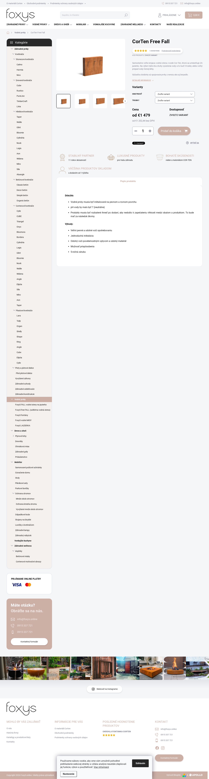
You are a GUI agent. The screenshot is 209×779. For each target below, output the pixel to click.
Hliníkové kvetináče (24, 111)
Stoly (17, 478)
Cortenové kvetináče (25, 206)
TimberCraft (22, 101)
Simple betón (22, 195)
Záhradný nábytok (23, 535)
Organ (19, 326)
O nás (9, 728)
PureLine (20, 96)
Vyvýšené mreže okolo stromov (29, 509)
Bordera (20, 237)
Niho (19, 164)
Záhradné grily (21, 452)
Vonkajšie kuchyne (23, 541)
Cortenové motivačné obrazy (28, 561)
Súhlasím (140, 763)
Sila (18, 169)
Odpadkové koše (22, 514)
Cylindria (20, 138)
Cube (19, 85)
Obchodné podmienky (36, 3)
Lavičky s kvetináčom (24, 525)
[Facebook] (157, 747)
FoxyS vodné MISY (23, 420)
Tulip (19, 321)
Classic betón (22, 185)
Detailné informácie (141, 80)
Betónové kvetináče (24, 180)
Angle (19, 279)
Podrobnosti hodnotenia (171, 51)
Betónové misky (23, 556)
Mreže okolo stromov (25, 499)
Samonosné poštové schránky (28, 467)
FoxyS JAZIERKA (22, 425)
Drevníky (19, 441)
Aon (18, 153)
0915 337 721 (25, 625)
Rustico (20, 91)
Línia (19, 106)
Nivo (19, 75)
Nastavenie (68, 774)
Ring (19, 342)
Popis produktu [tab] (128, 181)
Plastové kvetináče (24, 310)
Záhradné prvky (21, 49)
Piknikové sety (21, 483)
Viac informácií (101, 767)
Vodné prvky (20, 399)
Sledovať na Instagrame (107, 689)
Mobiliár (18, 462)
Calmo (19, 64)
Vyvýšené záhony (23, 378)
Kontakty (11, 742)
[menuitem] (18, 24)
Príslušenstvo (21, 457)
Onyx (19, 227)
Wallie (19, 122)
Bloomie (20, 133)
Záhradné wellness (23, 546)
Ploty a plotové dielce (24, 368)
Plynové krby (20, 436)
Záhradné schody (23, 384)
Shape (19, 337)
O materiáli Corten (14, 3)
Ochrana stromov (23, 493)
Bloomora (21, 232)
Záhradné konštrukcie (24, 394)
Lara (19, 316)
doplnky (18, 551)
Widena (20, 159)
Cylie (19, 211)
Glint (19, 127)
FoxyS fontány (21, 415)
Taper (19, 117)
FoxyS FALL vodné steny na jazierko (31, 405)
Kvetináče (19, 54)
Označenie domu (22, 472)
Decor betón (22, 190)
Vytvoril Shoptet (173, 775)
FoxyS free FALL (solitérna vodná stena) (32, 410)
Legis (19, 148)
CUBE (19, 216)
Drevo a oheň (20, 431)
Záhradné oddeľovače (24, 389)
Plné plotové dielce (24, 373)
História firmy (12, 733)
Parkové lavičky (22, 488)
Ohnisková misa (22, 446)
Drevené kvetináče (24, 80)
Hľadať (126, 15)
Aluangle (20, 174)
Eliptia (19, 284)
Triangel (20, 221)
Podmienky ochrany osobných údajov (66, 3)
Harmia (20, 70)
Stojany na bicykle (23, 520)
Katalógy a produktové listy (19, 737)
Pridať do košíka (171, 131)
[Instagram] (163, 747)
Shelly (19, 331)
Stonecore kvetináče (25, 59)
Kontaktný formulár (29, 642)
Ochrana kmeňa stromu (26, 504)
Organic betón (23, 200)
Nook (19, 143)
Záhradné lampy (22, 530)
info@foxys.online (27, 619)
